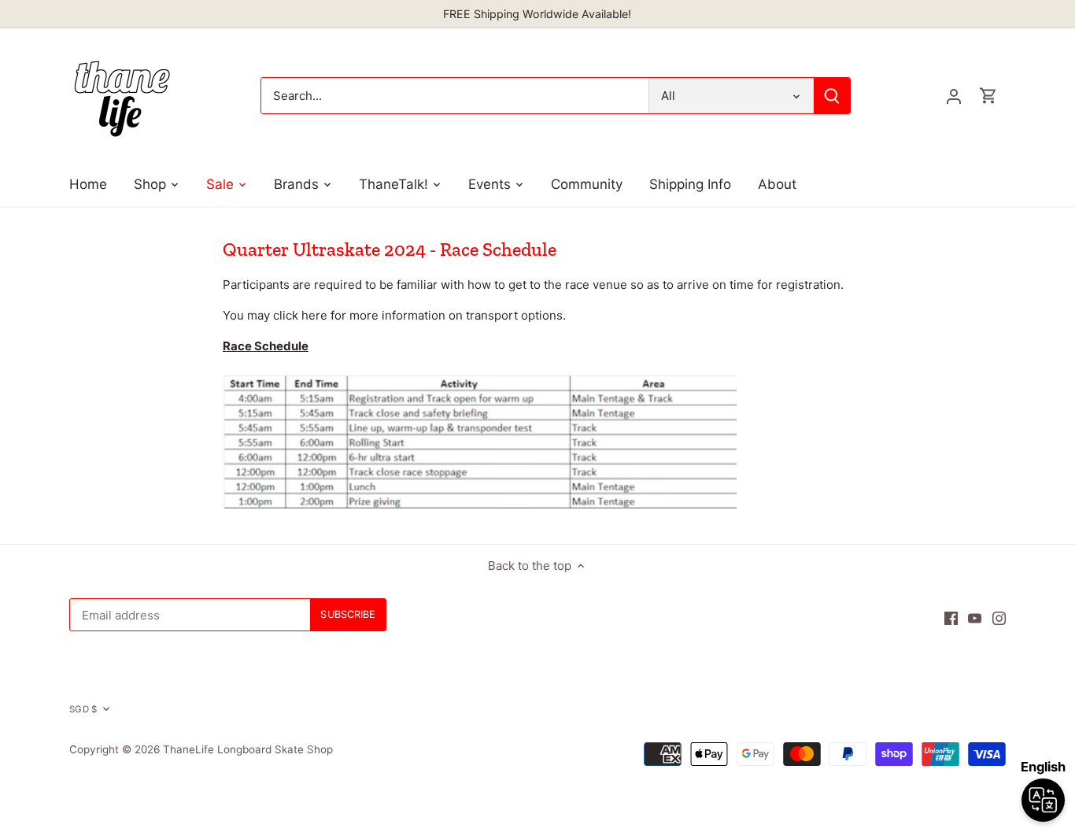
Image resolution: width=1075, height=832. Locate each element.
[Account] (953, 95)
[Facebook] (951, 617)
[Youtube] (974, 617)
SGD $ (83, 709)
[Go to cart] (988, 95)
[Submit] (833, 95)
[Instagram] (999, 617)
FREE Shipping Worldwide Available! (537, 13)
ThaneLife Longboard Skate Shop (248, 749)
